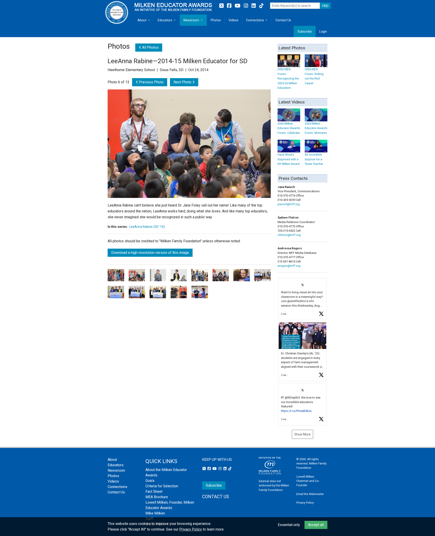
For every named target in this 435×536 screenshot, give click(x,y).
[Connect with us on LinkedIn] (254, 6)
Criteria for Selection (161, 486)
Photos (216, 20)
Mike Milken (155, 513)
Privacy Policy (305, 502)
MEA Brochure (156, 497)
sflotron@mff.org (289, 235)
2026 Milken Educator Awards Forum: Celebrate (289, 128)
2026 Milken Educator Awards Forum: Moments (316, 128)
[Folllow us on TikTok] (261, 6)
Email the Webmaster (310, 494)
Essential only (289, 525)
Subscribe (304, 31)
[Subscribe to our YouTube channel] (238, 6)
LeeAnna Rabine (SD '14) (147, 226)
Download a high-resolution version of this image (150, 252)
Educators (165, 20)
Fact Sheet (153, 491)
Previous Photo (151, 82)
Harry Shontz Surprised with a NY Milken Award (289, 159)
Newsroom (191, 20)
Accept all (316, 525)
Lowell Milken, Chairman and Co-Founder (307, 481)
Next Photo (183, 82)
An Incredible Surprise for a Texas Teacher (314, 159)
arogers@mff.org (289, 265)
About (142, 20)
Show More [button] (302, 434)
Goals (150, 480)
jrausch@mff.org (289, 204)
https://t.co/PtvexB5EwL (296, 411)
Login (323, 31)
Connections (255, 20)
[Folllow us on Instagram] (246, 6)
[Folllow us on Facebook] (230, 6)
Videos (233, 20)
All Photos (150, 47)
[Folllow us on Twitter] (222, 6)
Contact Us (283, 20)
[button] (302, 299)
